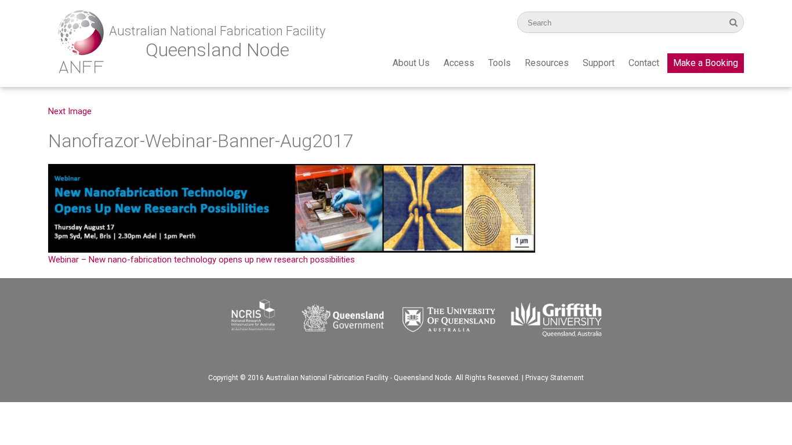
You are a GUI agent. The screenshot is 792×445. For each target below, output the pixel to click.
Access (459, 62)
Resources (547, 62)
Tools (499, 62)
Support (599, 62)
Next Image (70, 111)
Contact (643, 62)
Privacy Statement (554, 378)
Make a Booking (705, 62)
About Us (411, 62)
